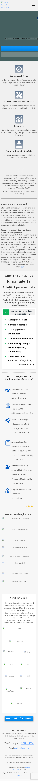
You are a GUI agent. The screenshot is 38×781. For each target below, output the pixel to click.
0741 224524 (27, 743)
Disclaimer (19, 775)
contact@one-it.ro (21, 748)
